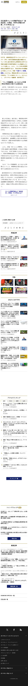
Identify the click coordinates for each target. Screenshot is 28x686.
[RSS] (21, 630)
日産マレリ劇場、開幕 (12, 28)
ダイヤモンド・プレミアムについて (9, 642)
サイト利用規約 (4, 647)
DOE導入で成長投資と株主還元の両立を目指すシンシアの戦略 (14, 533)
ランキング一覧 (14, 478)
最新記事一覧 (14, 586)
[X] (7, 630)
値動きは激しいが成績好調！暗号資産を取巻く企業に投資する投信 (14, 517)
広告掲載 (3, 658)
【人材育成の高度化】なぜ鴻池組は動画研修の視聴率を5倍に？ (14, 522)
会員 (24, 401)
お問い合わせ (4, 660)
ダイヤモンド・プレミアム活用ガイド (9, 645)
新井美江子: (16, 27)
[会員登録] (24, 2)
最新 (4, 401)
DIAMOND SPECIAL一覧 (8, 595)
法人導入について (5, 663)
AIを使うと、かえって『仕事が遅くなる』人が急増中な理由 (14, 512)
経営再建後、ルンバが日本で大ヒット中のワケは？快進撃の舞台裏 (14, 528)
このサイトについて (5, 639)
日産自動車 (5, 222)
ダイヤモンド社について (7, 673)
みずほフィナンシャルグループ (16, 222)
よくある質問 (4, 655)
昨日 (10, 401)
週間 (17, 401)
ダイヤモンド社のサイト (7, 668)
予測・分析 (3, 28)
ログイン (18, 1)
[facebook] (14, 630)
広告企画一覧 (4, 599)
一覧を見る (14, 538)
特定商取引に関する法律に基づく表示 (9, 650)
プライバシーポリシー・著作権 (8, 653)
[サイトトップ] (6, 2)
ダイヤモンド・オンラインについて (10, 636)
